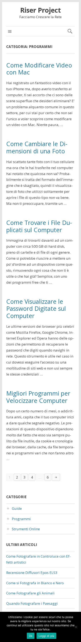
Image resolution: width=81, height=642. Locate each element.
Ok (31, 635)
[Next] (56, 477)
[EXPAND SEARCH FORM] (70, 31)
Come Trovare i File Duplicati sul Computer (39, 226)
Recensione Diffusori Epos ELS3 (31, 572)
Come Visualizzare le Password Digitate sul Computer (36, 308)
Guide (17, 508)
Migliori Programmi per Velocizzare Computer (38, 396)
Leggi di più (46, 635)
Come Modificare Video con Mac (39, 68)
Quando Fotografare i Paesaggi (32, 603)
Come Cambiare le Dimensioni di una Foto (36, 147)
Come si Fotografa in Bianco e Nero (35, 583)
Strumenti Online (26, 529)
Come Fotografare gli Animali (30, 593)
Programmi (21, 518)
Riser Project (40, 10)
